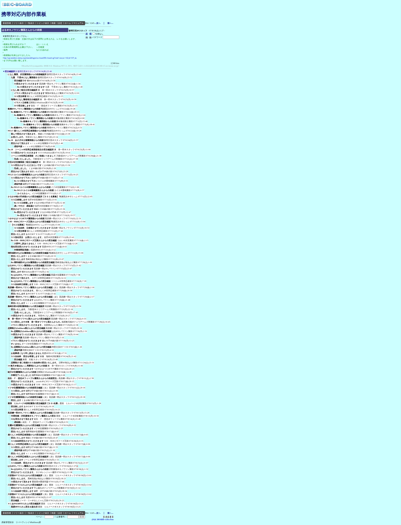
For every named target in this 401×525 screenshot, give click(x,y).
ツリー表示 (18, 23)
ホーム (68, 23)
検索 (54, 23)
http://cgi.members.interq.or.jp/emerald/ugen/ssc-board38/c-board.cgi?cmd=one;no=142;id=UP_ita (40, 58)
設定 (60, 23)
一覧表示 (30, 23)
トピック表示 (43, 23)
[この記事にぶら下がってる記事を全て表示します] (6, 75)
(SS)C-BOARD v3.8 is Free (103, 519)
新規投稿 (7, 23)
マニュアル (78, 23)
